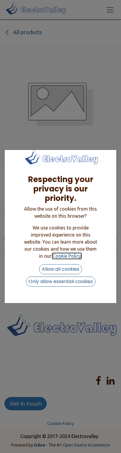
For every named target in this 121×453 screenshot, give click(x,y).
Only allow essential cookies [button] (60, 281)
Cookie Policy (67, 256)
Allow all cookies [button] (60, 269)
